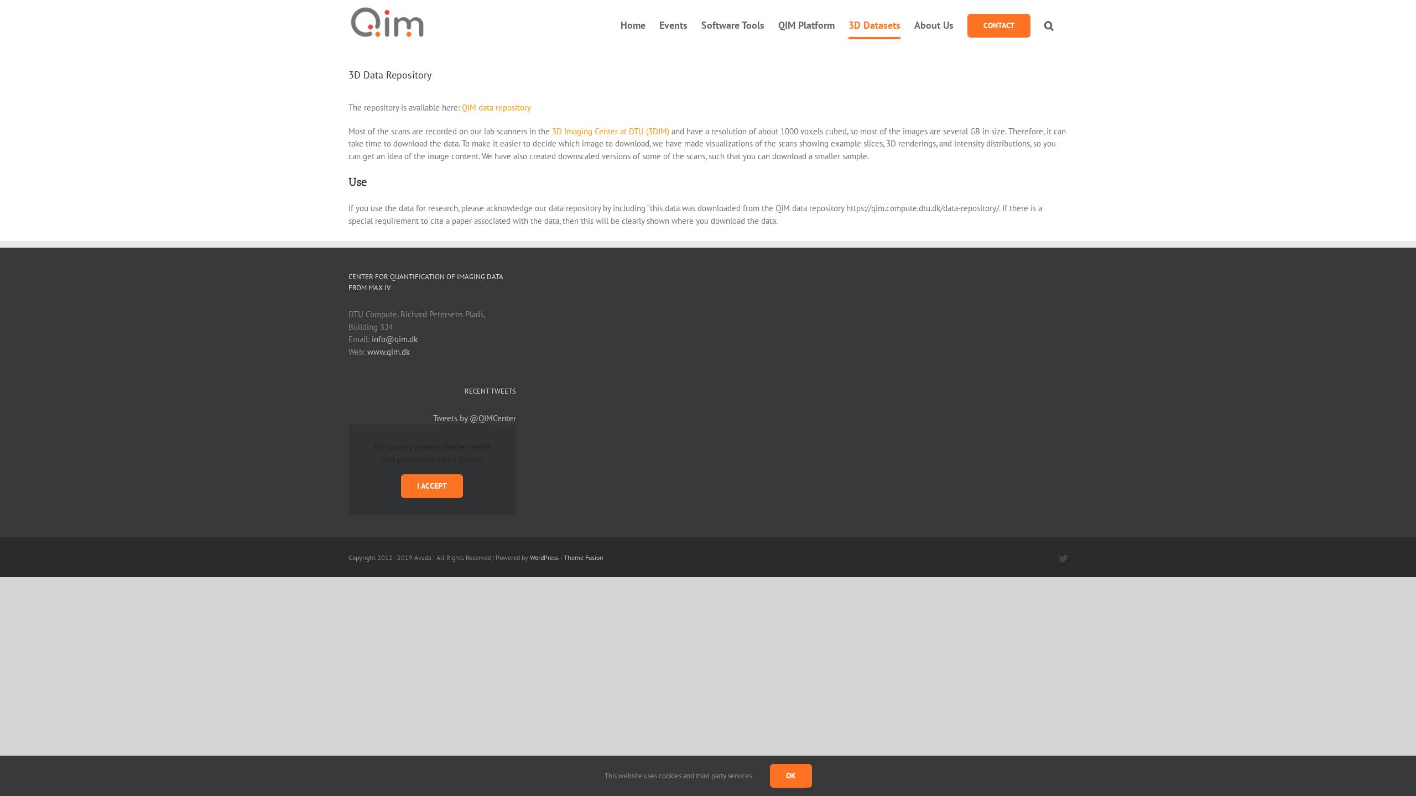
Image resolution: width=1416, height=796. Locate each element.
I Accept (432, 486)
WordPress (544, 557)
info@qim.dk (395, 339)
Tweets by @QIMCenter (474, 418)
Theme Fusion (583, 557)
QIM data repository (496, 107)
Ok (791, 776)
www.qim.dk (388, 352)
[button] (1049, 25)
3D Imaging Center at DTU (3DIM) (610, 131)
